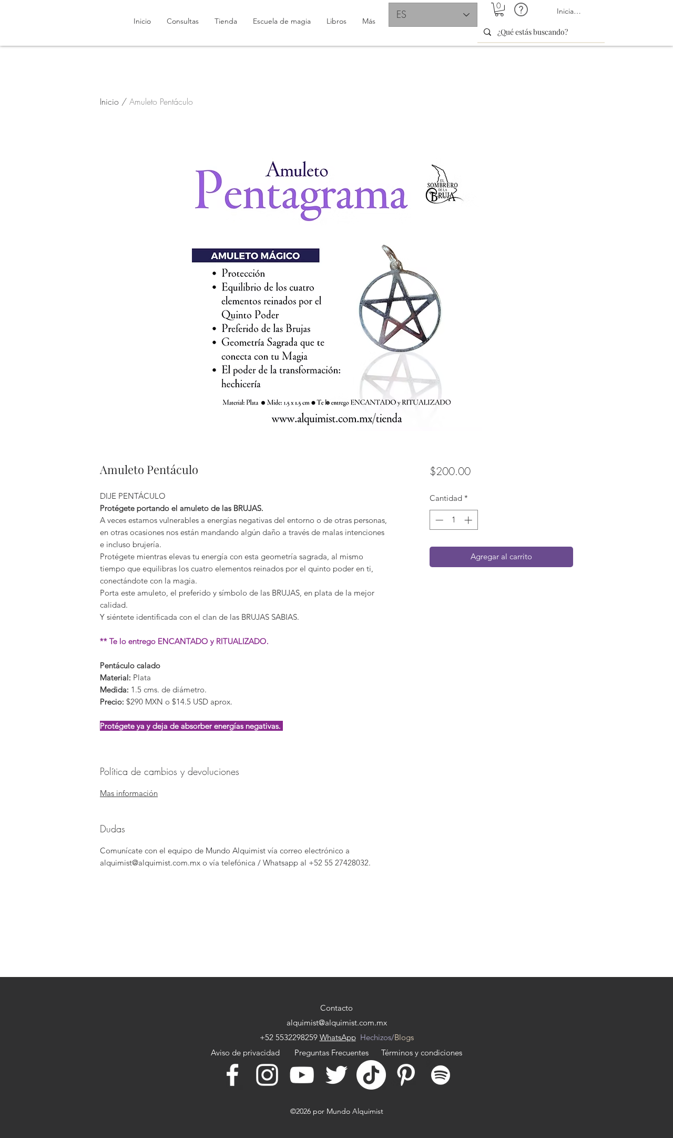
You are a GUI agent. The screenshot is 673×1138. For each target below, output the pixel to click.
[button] (499, 9)
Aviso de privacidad (247, 1053)
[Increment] (469, 520)
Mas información (129, 793)
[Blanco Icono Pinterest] (406, 1075)
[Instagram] (267, 1075)
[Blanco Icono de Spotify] (440, 1075)
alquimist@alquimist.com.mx (337, 1023)
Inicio (109, 101)
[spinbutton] (453, 520)
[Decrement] (438, 520)
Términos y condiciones (421, 1053)
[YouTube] (302, 1075)
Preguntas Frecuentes (331, 1053)
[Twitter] (336, 1075)
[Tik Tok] (371, 1075)
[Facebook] (232, 1075)
